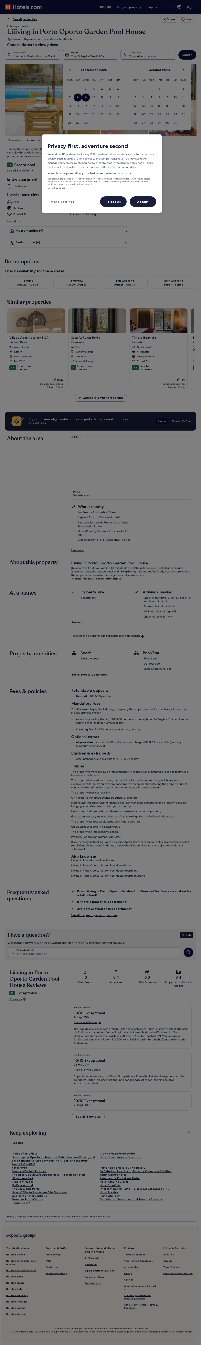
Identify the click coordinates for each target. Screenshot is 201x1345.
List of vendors (56, 188)
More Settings (62, 202)
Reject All (113, 202)
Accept (143, 202)
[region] (102, 173)
